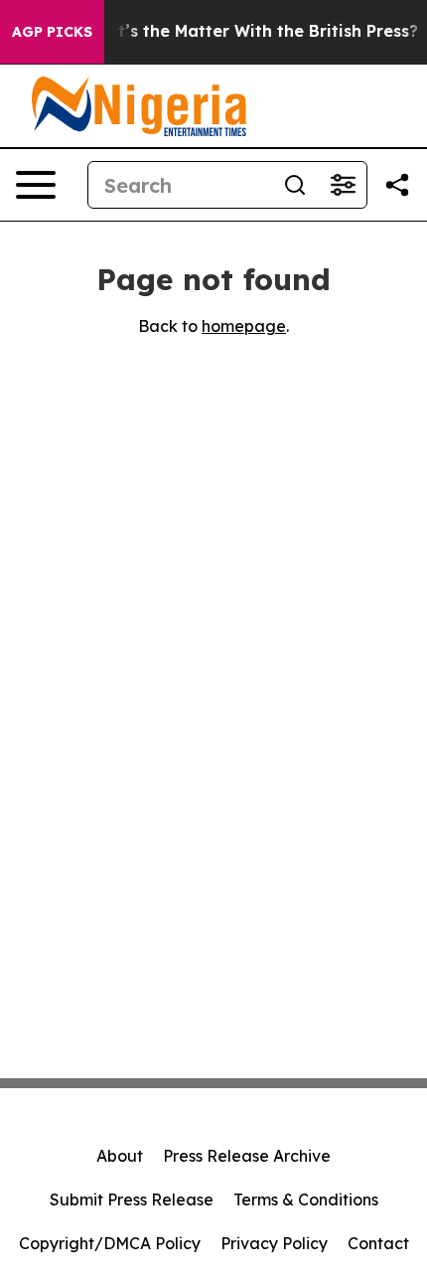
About (119, 1156)
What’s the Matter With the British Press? (249, 31)
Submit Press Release (132, 1199)
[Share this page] (397, 185)
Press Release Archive (247, 1156)
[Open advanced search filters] (342, 185)
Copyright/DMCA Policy (110, 1243)
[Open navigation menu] (36, 185)
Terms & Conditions (305, 1199)
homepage (244, 326)
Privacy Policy (274, 1243)
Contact (378, 1243)
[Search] (295, 185)
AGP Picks (52, 32)
